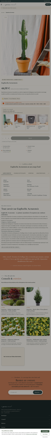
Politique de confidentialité (31, 434)
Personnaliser (45, 436)
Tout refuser (45, 434)
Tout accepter (45, 431)
